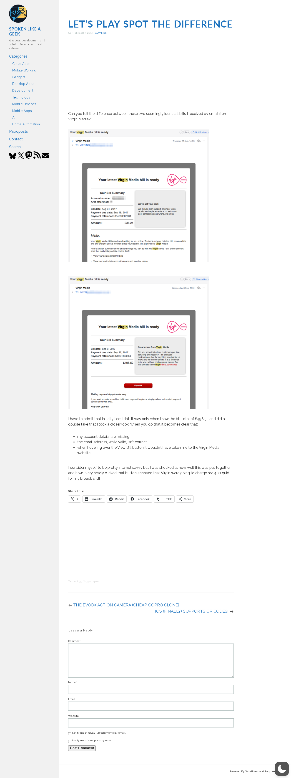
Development (22, 90)
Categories (18, 56)
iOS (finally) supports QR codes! (191, 611)
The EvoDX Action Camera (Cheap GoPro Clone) (126, 605)
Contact (16, 139)
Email (72, 699)
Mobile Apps (22, 111)
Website (73, 715)
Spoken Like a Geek (25, 31)
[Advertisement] (151, 78)
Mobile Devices (24, 104)
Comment (102, 32)
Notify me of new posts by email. (92, 740)
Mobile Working (24, 70)
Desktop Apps (23, 84)
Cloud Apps (21, 64)
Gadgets (18, 77)
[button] (282, 769)
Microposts (18, 131)
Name (72, 682)
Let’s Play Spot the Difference (150, 24)
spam (96, 581)
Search (15, 147)
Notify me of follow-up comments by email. (99, 732)
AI (13, 117)
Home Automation (26, 124)
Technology (21, 97)
